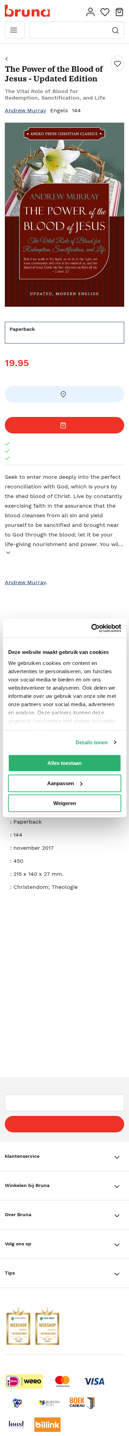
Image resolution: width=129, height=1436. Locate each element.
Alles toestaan (64, 763)
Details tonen (92, 742)
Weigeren (64, 803)
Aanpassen (60, 783)
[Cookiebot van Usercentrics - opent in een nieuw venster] (92, 628)
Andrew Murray (25, 110)
